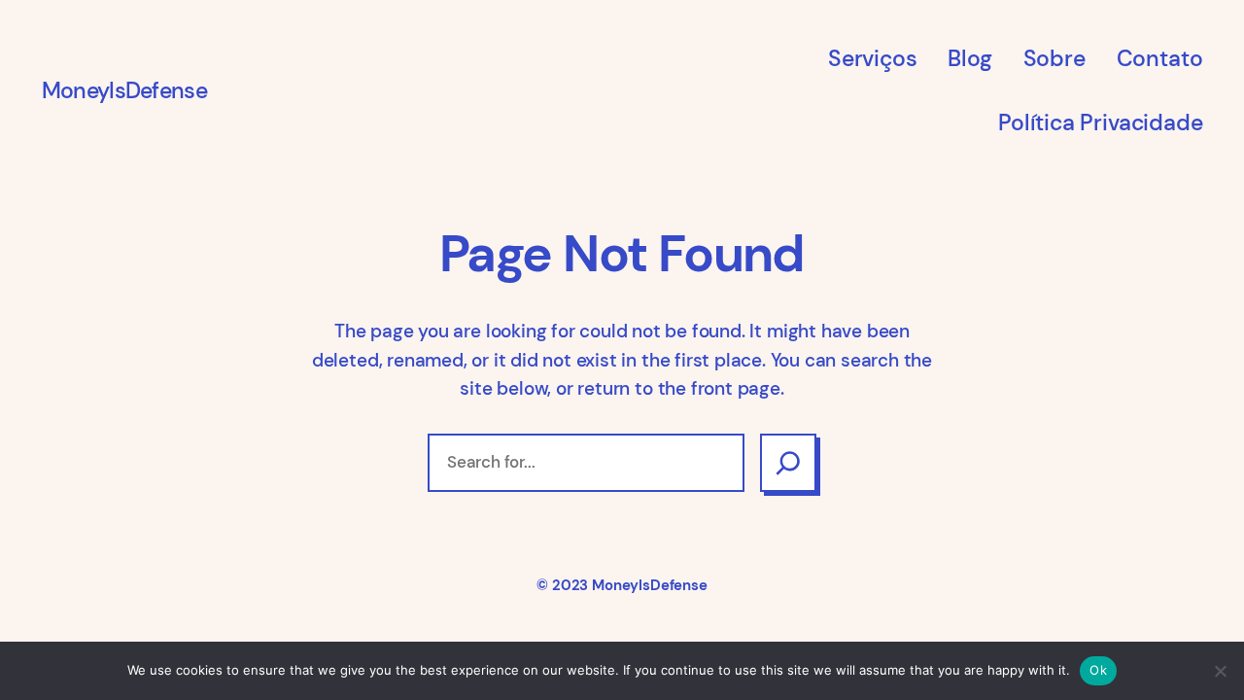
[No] (1219, 671)
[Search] (788, 463)
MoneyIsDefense (124, 90)
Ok (1098, 670)
